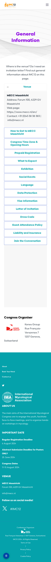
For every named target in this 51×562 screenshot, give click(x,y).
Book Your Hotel (8, 372)
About (4, 366)
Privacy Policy (25, 549)
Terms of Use (25, 543)
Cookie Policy (25, 556)
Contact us (6, 377)
